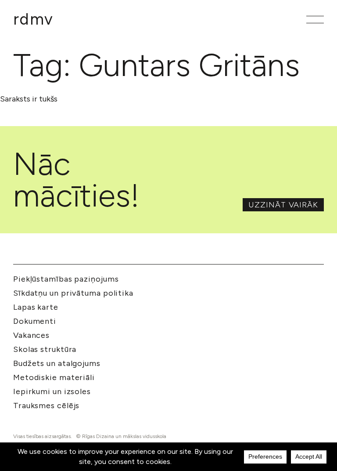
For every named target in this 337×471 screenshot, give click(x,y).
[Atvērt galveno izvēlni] (315, 19)
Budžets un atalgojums (56, 363)
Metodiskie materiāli (54, 377)
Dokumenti (34, 321)
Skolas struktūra (44, 349)
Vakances (31, 335)
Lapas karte (35, 307)
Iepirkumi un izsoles (52, 391)
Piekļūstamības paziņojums (66, 279)
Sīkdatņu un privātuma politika (73, 293)
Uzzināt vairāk (283, 205)
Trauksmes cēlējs (46, 405)
